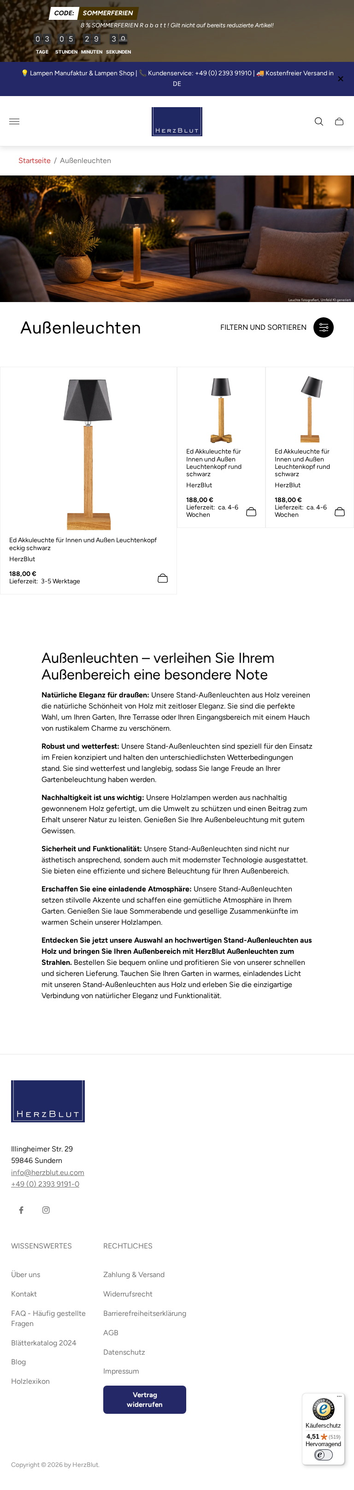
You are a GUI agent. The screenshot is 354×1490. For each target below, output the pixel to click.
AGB (110, 1332)
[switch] (323, 1454)
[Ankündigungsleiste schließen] (340, 79)
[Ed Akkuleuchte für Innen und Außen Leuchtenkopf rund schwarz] (221, 409)
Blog (18, 1361)
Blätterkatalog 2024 (44, 1343)
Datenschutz (124, 1352)
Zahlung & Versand (134, 1274)
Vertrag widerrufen (145, 1400)
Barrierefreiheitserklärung (144, 1313)
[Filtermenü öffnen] (323, 327)
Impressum (121, 1371)
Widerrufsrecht (128, 1294)
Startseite (34, 160)
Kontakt (24, 1294)
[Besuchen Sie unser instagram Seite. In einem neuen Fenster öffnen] (46, 1210)
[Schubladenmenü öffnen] (14, 121)
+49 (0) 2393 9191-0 (45, 1184)
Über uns (25, 1274)
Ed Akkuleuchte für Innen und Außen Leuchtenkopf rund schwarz (214, 463)
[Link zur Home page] (48, 1102)
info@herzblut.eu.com (47, 1172)
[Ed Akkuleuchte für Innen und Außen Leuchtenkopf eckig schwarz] (88, 454)
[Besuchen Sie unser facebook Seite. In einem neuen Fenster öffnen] (21, 1210)
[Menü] (339, 1398)
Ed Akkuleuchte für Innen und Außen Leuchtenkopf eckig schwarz (83, 544)
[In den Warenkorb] (163, 578)
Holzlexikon (30, 1381)
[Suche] (319, 121)
